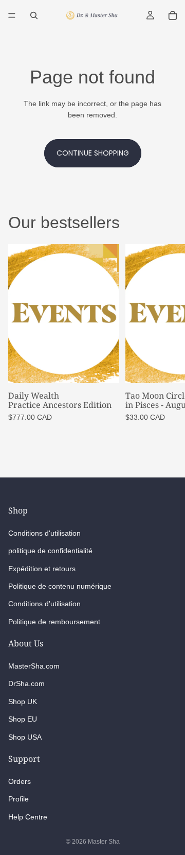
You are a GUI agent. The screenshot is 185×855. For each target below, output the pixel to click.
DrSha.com (26, 683)
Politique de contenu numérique (60, 586)
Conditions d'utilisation (44, 532)
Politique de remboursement (54, 621)
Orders (19, 781)
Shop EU (22, 719)
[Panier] (172, 15)
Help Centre (27, 817)
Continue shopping (93, 153)
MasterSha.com (34, 666)
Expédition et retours (42, 568)
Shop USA (25, 736)
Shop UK (22, 701)
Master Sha (104, 841)
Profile (18, 799)
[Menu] (12, 15)
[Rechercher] (34, 15)
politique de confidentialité (50, 550)
